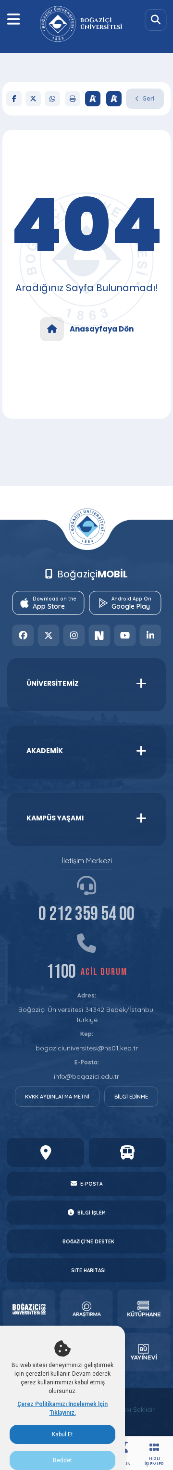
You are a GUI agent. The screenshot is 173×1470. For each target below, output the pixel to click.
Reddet (62, 1460)
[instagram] (74, 635)
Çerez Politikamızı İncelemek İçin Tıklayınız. (62, 1408)
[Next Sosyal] (99, 635)
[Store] (28, 1309)
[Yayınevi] (144, 1352)
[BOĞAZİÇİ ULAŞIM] (127, 1152)
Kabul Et (62, 1434)
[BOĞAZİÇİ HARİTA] (45, 1152)
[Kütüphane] (144, 1309)
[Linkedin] (150, 635)
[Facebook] (14, 98)
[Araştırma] (86, 1309)
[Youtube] (125, 635)
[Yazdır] (72, 98)
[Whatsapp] (52, 98)
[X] (33, 98)
